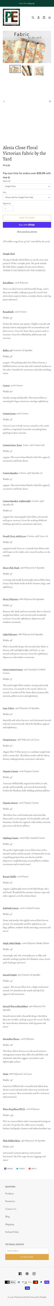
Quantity (7, 203)
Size (4, 192)
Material (6, 181)
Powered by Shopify (38, 1297)
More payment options (27, 231)
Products (9, 1193)
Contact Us (10, 1208)
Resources (10, 1201)
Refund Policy (12, 1231)
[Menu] (49, 17)
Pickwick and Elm (21, 1297)
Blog (7, 1216)
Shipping (9, 1224)
